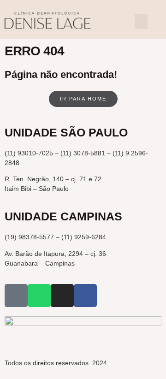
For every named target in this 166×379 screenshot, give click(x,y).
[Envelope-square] (16, 295)
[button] (141, 21)
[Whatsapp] (39, 295)
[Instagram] (62, 295)
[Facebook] (85, 295)
